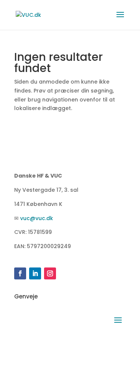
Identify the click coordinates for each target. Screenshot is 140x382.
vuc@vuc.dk (36, 218)
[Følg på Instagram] (50, 273)
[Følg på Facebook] (20, 273)
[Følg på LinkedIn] (35, 273)
